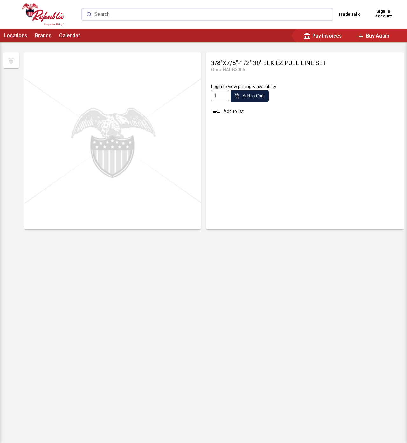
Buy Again (373, 36)
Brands (43, 35)
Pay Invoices (322, 36)
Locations (15, 35)
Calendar (69, 35)
